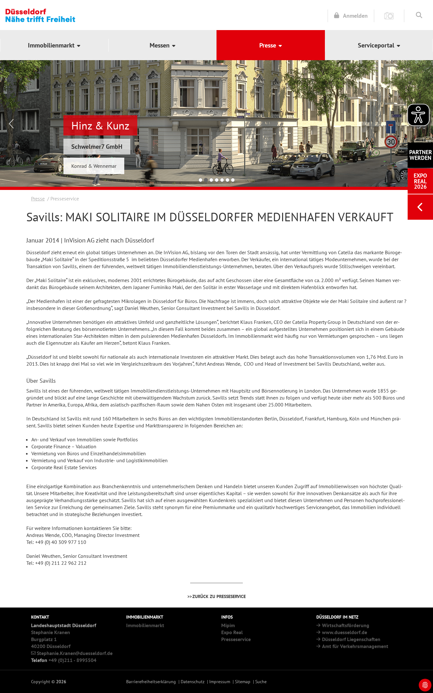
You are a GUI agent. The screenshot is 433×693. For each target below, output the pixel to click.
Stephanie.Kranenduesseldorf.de (75, 653)
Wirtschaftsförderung (345, 625)
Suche (261, 681)
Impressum (219, 681)
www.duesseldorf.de (344, 632)
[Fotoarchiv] (389, 15)
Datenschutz (192, 681)
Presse (38, 198)
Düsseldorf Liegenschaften (351, 639)
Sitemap (242, 681)
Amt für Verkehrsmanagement (355, 646)
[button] (54, 45)
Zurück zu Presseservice (219, 596)
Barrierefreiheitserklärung (151, 681)
